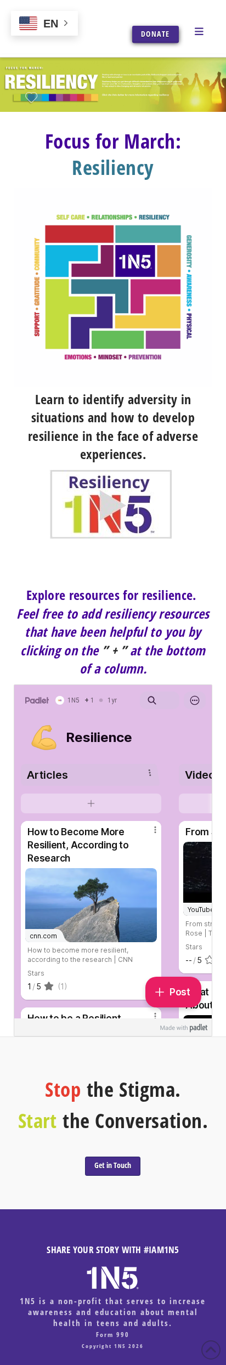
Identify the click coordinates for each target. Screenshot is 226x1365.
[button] (201, 30)
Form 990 (112, 1334)
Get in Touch (112, 1165)
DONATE (155, 34)
